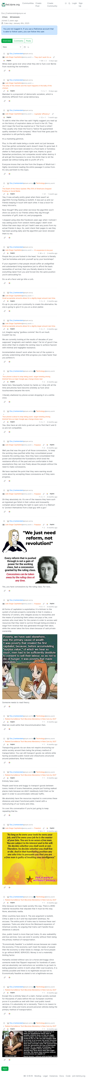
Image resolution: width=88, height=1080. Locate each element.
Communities (28, 3)
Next (5, 1069)
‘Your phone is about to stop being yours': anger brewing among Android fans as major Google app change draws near (26, 378)
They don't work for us (42, 57)
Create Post (38, 4)
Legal (45, 1076)
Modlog (37, 1076)
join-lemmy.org (78, 1076)
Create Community (52, 4)
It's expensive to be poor (43, 250)
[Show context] (54, 57)
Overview (7, 41)
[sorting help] (25, 47)
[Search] (69, 3)
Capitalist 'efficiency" (42, 114)
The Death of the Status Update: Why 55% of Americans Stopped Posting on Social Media (26, 190)
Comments (18, 41)
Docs (61, 1076)
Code (68, 1076)
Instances (54, 1076)
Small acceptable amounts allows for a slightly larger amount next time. (29, 298)
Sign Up (80, 4)
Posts (28, 41)
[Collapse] (4, 53)
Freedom (37, 445)
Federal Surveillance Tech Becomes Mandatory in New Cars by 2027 (30, 719)
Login (74, 3)
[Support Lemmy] (65, 3)
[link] (4, 60)
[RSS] (28, 47)
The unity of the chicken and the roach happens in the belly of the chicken (27, 87)
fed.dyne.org (13, 4)
